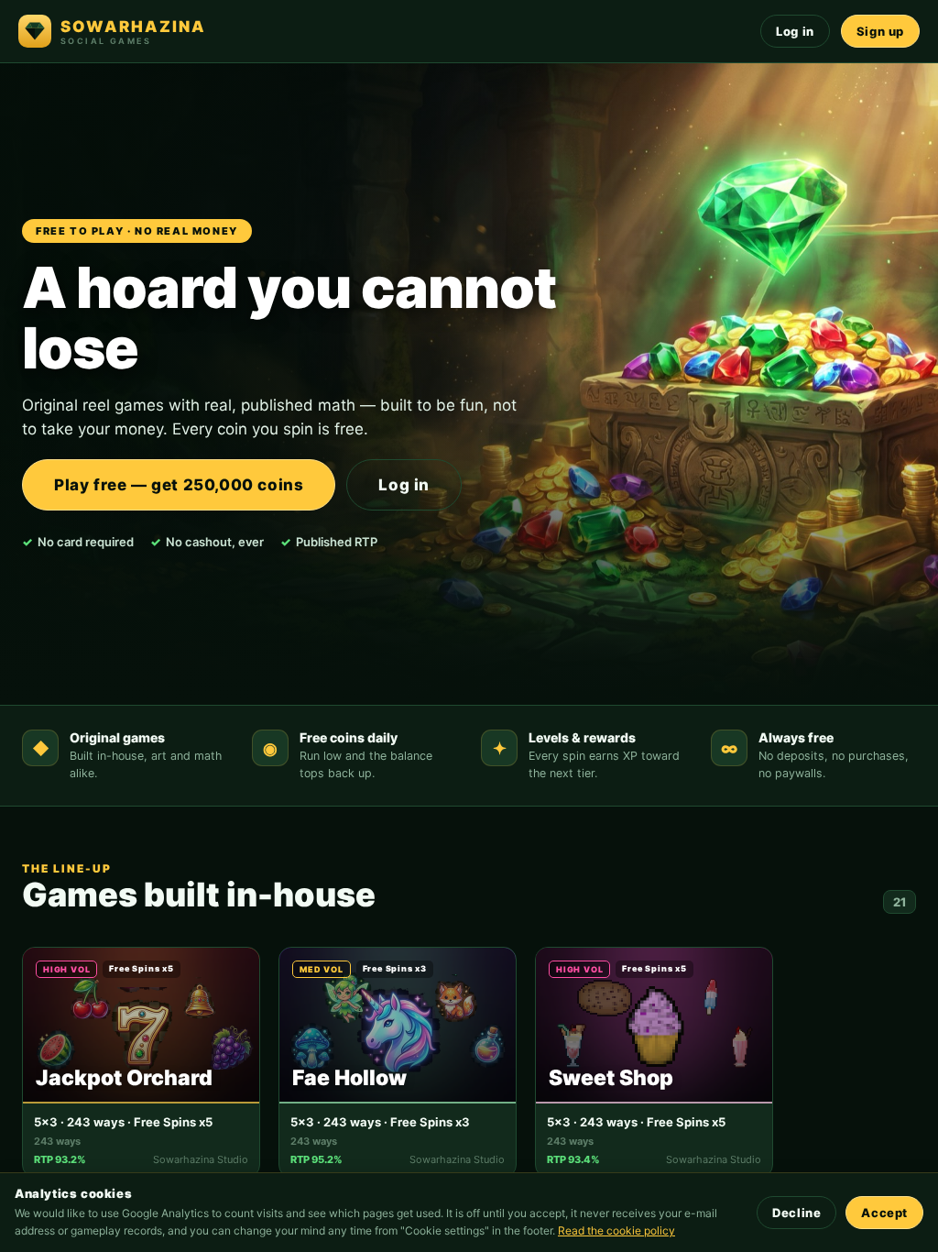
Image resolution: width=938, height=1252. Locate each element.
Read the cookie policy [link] (616, 1230)
